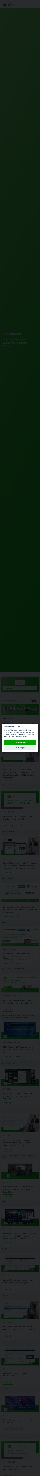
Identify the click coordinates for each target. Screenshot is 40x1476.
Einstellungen (20, 748)
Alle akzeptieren (20, 742)
